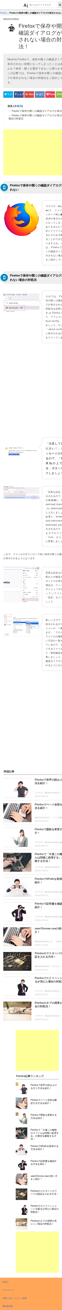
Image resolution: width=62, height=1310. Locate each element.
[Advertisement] (37, 1050)
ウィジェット (8, 1289)
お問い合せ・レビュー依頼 (14, 1298)
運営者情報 (7, 1306)
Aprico (5, 1281)
